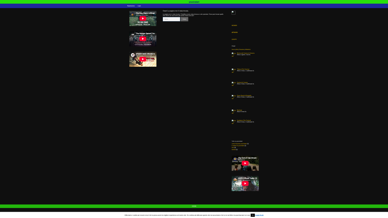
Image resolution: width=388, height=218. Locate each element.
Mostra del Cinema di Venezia (245, 53)
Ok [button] (253, 215)
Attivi (237, 49)
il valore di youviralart (238, 145)
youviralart (194, 2)
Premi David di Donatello (244, 95)
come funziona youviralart (239, 143)
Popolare (241, 49)
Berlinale (239, 110)
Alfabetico (248, 49)
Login (139, 5)
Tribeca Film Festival (243, 69)
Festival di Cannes (242, 82)
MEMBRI (234, 25)
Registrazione (131, 5)
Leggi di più (259, 215)
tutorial (234, 149)
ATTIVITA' (235, 32)
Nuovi (233, 49)
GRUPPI (234, 39)
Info (233, 147)
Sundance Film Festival (244, 120)
